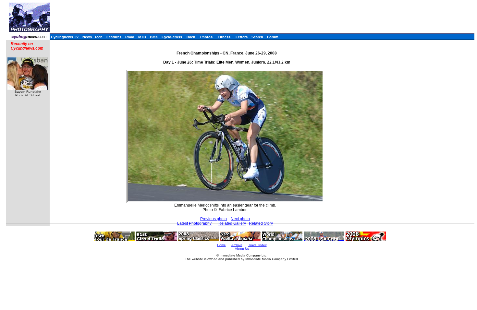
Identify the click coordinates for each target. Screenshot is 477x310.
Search (257, 37)
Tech (98, 37)
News (87, 37)
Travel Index (257, 245)
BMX (154, 37)
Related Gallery (232, 223)
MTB (142, 37)
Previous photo (213, 219)
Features (113, 37)
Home (221, 245)
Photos (206, 37)
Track (190, 37)
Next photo (240, 219)
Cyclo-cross (172, 37)
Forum (272, 37)
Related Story (261, 223)
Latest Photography (194, 223)
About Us (242, 248)
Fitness (224, 37)
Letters (242, 37)
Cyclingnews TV (65, 37)
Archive (236, 245)
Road (129, 37)
